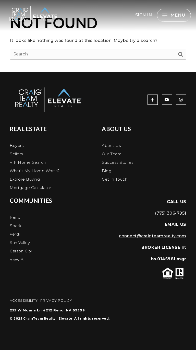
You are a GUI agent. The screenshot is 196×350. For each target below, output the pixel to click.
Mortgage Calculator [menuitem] (30, 187)
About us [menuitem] (111, 145)
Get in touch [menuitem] (114, 179)
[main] (98, 36)
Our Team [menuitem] (111, 153)
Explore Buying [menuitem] (25, 179)
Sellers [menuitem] (16, 153)
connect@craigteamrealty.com (152, 236)
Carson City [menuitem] (21, 251)
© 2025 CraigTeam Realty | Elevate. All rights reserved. (60, 318)
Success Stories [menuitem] (117, 162)
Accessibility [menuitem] (24, 300)
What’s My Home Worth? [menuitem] (35, 170)
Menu (178, 15)
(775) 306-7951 (170, 213)
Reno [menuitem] (15, 217)
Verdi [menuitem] (15, 234)
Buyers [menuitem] (16, 145)
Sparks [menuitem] (16, 225)
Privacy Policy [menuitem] (56, 300)
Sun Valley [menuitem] (20, 242)
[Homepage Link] (33, 15)
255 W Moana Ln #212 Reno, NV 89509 (47, 310)
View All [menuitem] (17, 259)
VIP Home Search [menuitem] (28, 162)
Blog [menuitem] (106, 170)
